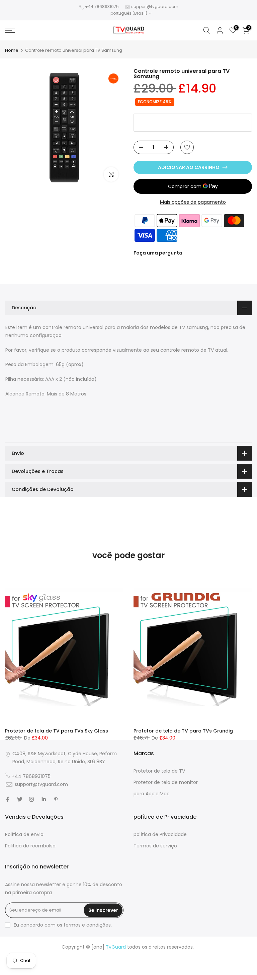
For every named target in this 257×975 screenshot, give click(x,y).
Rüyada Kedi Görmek (172, 963)
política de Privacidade (160, 834)
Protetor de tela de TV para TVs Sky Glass (56, 730)
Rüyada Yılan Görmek (173, 955)
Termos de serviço (155, 845)
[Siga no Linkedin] (43, 799)
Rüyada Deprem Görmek (37, 963)
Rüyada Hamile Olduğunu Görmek (107, 963)
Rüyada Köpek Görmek (45, 971)
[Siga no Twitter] (19, 799)
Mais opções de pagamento (193, 202)
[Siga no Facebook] (7, 799)
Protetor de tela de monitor (166, 782)
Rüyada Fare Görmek (222, 963)
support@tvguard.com (154, 6)
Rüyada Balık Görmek (212, 971)
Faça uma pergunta (158, 253)
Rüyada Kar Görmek (164, 971)
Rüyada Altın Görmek (223, 955)
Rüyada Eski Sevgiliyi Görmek (106, 971)
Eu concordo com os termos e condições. (63, 925)
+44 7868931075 (102, 6)
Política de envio (24, 834)
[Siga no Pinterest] (56, 799)
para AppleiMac (152, 793)
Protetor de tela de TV (159, 771)
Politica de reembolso (30, 845)
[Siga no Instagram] (31, 799)
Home (11, 50)
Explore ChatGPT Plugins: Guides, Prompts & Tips (90, 955)
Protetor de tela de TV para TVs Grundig (183, 730)
